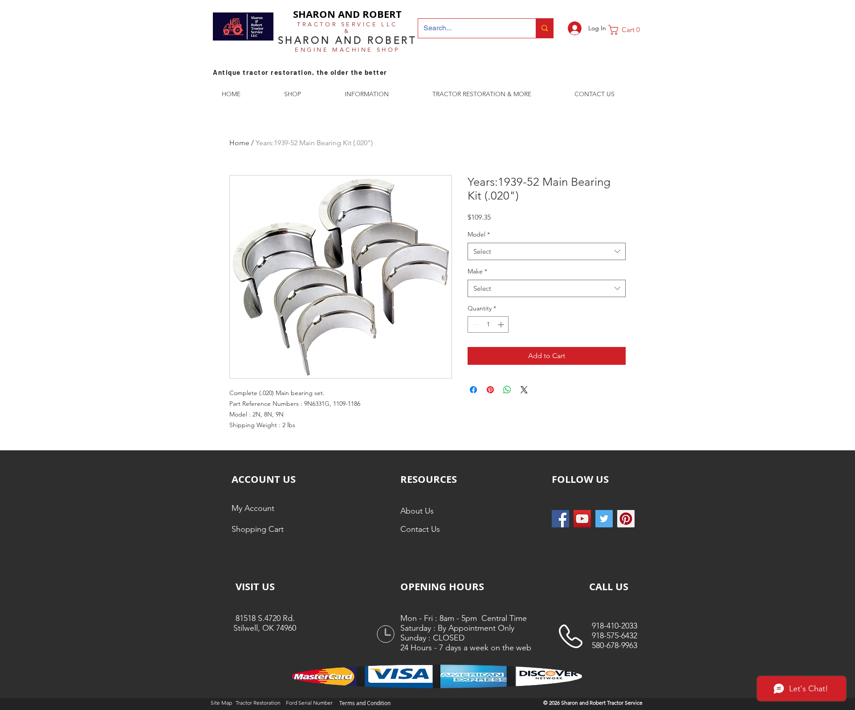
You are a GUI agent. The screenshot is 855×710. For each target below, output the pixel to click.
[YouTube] (582, 518)
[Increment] (501, 324)
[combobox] (547, 251)
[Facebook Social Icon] (560, 518)
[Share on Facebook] (473, 389)
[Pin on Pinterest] (490, 389)
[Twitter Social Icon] (604, 518)
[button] (627, 30)
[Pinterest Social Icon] (626, 518)
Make (477, 271)
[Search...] (544, 28)
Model (479, 234)
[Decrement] (474, 324)
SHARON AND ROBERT (347, 14)
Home (239, 143)
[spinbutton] (488, 324)
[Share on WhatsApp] (507, 389)
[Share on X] (524, 389)
